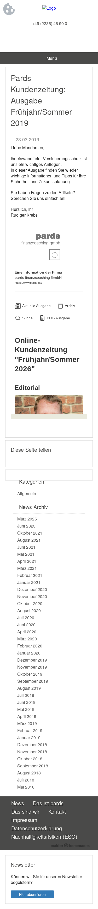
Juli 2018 (25, 780)
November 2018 (32, 752)
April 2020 (26, 632)
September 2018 (32, 766)
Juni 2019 (26, 702)
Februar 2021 (29, 575)
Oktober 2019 (29, 674)
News (17, 803)
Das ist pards (48, 803)
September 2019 (32, 681)
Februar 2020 (29, 646)
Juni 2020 (26, 625)
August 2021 (29, 540)
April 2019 (26, 716)
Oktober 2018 (29, 759)
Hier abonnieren (32, 894)
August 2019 (29, 688)
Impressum (24, 820)
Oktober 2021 (29, 533)
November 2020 (32, 596)
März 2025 (27, 519)
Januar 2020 (29, 653)
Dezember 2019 (32, 660)
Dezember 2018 (32, 745)
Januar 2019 (29, 737)
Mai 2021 (25, 554)
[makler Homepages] (70, 845)
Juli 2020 (25, 618)
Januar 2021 (29, 582)
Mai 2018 (25, 787)
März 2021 (27, 568)
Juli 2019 (25, 695)
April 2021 (26, 561)
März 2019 (27, 723)
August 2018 (29, 773)
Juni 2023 (26, 526)
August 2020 (29, 610)
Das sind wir (25, 811)
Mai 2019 (25, 709)
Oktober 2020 (29, 603)
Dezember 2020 (32, 589)
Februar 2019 (29, 730)
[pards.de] (49, 8)
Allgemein (26, 493)
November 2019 (32, 667)
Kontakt (57, 811)
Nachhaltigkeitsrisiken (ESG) (44, 836)
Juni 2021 (26, 547)
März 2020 (27, 639)
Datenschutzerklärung (36, 828)
